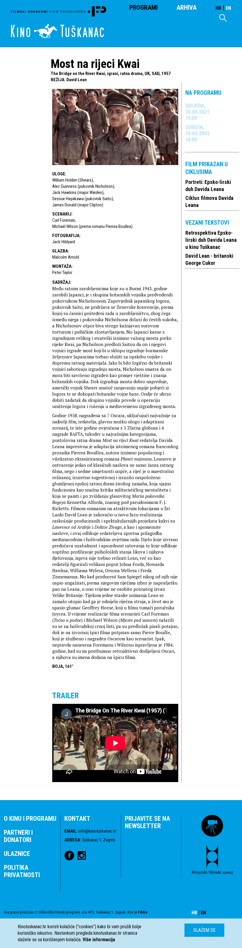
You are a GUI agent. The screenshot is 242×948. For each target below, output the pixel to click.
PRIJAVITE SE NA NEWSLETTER (147, 822)
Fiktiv (143, 912)
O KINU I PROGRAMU (30, 818)
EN (228, 8)
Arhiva (186, 7)
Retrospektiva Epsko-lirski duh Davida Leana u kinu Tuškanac (211, 240)
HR (218, 8)
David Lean (76, 79)
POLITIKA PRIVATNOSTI (22, 871)
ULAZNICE (17, 853)
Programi (143, 7)
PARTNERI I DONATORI (18, 836)
